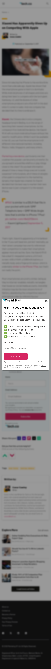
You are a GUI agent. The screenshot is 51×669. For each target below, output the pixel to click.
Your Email (9, 342)
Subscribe (16, 356)
